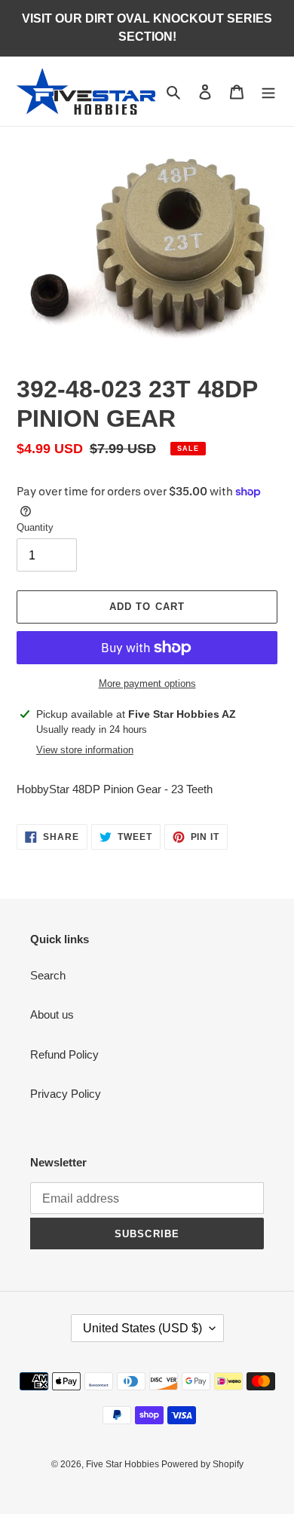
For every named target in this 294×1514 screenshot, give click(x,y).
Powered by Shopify (202, 1464)
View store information (84, 749)
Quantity (35, 527)
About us (52, 1014)
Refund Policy (64, 1054)
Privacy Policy (65, 1093)
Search (48, 975)
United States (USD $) (142, 1328)
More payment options (147, 683)
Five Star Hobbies (123, 1464)
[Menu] (268, 91)
